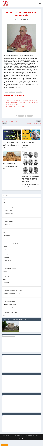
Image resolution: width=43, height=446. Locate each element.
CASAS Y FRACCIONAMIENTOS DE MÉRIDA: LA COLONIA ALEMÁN (22, 102)
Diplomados (7, 276)
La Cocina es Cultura (9, 254)
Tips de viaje (7, 224)
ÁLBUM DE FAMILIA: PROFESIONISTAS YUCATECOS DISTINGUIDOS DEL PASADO (30, 181)
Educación (5, 274)
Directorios (5, 287)
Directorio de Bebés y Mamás (10, 304)
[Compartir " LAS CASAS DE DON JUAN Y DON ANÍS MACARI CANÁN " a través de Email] (30, 116)
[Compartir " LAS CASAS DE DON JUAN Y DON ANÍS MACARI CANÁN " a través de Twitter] (19, 116)
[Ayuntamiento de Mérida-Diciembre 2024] (12, 135)
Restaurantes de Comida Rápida (11, 268)
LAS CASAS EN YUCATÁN (12, 104)
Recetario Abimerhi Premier (10, 263)
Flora (6, 246)
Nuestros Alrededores (9, 221)
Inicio (4, 199)
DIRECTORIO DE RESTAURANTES (11, 309)
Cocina (4, 251)
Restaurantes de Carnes (9, 265)
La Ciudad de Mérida (9, 205)
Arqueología (7, 235)
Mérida (4, 202)
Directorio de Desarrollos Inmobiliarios (12, 293)
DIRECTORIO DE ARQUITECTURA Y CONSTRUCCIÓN (14, 307)
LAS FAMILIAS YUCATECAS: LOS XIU (10, 166)
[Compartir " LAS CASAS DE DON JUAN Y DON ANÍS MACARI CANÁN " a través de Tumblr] (23, 116)
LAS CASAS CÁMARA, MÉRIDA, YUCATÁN (15, 106)
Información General (9, 213)
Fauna (6, 249)
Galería (6, 229)
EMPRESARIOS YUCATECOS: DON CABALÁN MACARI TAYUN (20, 98)
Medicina (5, 271)
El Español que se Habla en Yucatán (12, 243)
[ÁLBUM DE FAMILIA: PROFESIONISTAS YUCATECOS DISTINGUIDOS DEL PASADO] (31, 162)
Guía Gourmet (7, 257)
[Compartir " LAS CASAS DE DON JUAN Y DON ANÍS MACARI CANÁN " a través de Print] (32, 116)
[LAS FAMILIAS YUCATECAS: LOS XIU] (12, 156)
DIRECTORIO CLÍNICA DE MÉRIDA (11, 312)
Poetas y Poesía (6, 285)
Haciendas (7, 240)
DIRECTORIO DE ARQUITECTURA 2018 (12, 298)
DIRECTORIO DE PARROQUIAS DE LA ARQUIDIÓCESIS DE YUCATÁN (17, 296)
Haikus (4, 315)
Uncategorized (24, 19)
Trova (4, 279)
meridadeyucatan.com (18, 18)
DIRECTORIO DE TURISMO (10, 301)
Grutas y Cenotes (8, 238)
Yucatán (4, 232)
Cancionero (7, 282)
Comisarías (7, 218)
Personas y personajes (9, 207)
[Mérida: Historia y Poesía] (31, 135)
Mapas (6, 216)
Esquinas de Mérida (8, 210)
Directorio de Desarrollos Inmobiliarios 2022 (13, 290)
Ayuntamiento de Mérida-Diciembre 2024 (11, 145)
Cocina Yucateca (8, 260)
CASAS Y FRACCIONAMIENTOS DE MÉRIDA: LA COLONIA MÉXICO (22, 100)
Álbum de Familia (8, 227)
